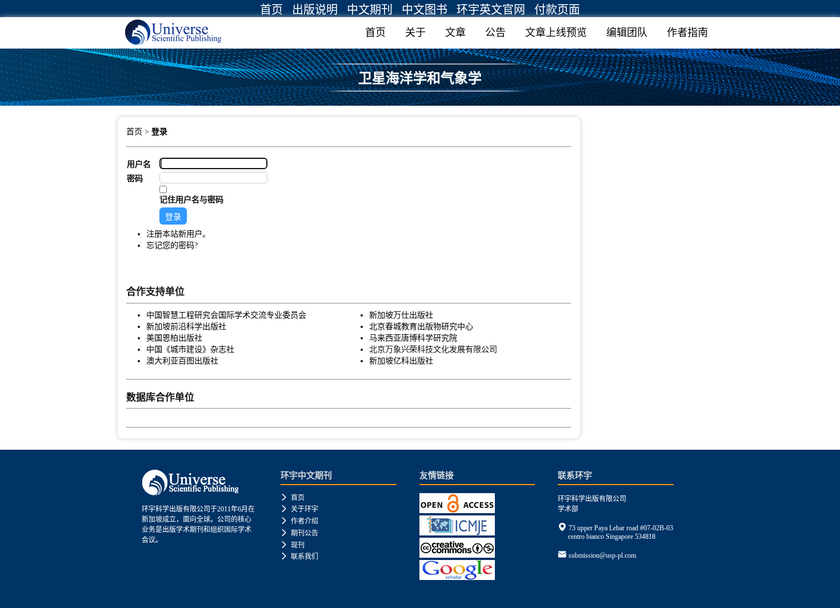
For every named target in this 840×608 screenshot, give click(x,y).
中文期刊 (370, 9)
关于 (415, 32)
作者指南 (687, 32)
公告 (495, 32)
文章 (455, 32)
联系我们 (299, 557)
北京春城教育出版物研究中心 (421, 326)
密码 (135, 178)
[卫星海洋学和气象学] (420, 101)
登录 (159, 131)
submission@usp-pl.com (602, 555)
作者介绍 (299, 521)
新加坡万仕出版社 (401, 314)
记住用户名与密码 (191, 199)
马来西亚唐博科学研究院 (413, 337)
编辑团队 (626, 32)
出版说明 (315, 9)
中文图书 (424, 9)
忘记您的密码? (172, 245)
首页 (271, 9)
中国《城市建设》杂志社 (190, 349)
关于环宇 (299, 509)
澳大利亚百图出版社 (182, 360)
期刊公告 (299, 533)
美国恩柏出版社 (174, 337)
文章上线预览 (556, 32)
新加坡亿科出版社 (401, 360)
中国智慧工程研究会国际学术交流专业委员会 (226, 314)
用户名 (139, 164)
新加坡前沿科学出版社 (186, 326)
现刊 (293, 545)
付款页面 (557, 9)
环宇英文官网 (491, 9)
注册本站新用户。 (178, 233)
